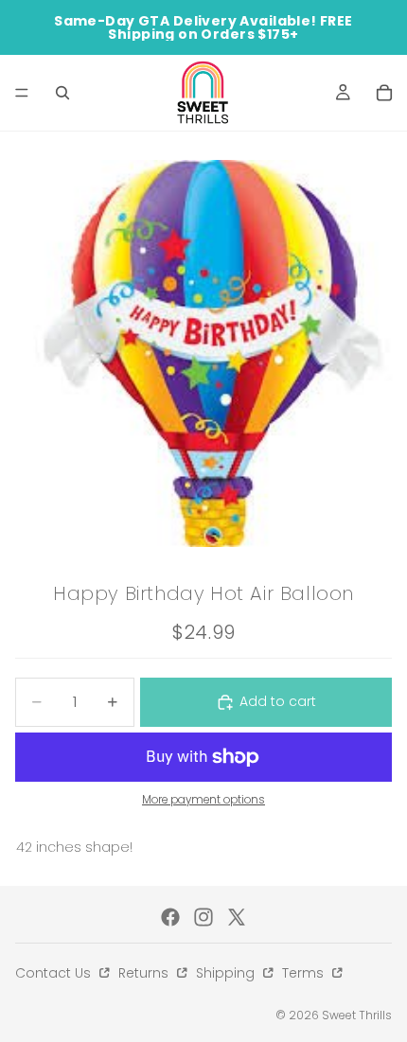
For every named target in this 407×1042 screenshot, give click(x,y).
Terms (304, 972)
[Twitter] (236, 917)
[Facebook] (170, 917)
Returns (145, 972)
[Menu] (22, 93)
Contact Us (55, 972)
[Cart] (384, 93)
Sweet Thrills (357, 1015)
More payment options (203, 799)
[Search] (62, 93)
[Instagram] (203, 917)
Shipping (227, 972)
